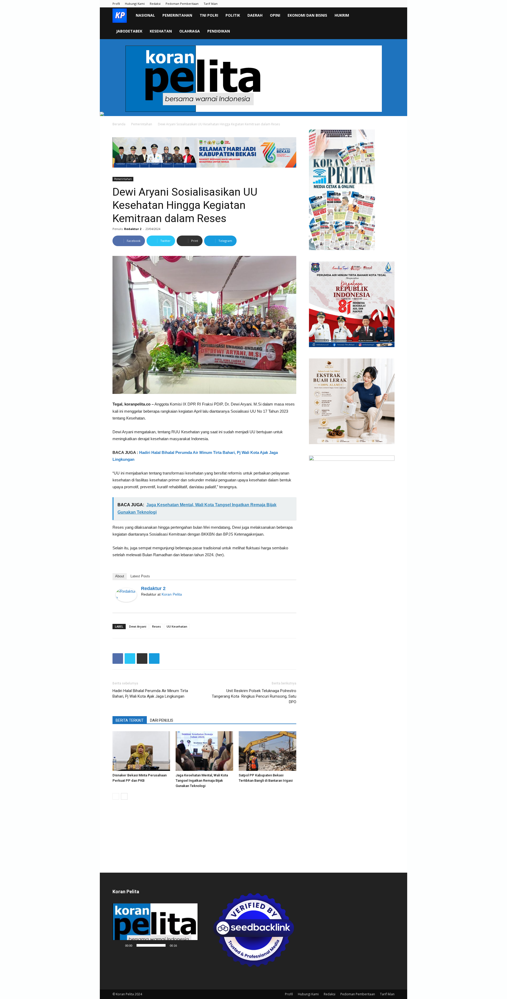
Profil (116, 4)
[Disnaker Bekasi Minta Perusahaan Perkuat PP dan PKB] (141, 751)
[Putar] (119, 945)
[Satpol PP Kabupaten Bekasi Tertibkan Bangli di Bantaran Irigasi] (267, 751)
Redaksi (155, 4)
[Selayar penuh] (191, 945)
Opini (275, 15)
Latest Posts (140, 576)
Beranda (118, 124)
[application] (155, 926)
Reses (156, 626)
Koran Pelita (172, 594)
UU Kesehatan (177, 626)
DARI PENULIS (161, 720)
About (119, 576)
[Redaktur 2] (126, 595)
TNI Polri (209, 15)
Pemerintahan (177, 15)
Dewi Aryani (137, 626)
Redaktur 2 (132, 229)
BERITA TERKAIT (130, 720)
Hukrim (342, 15)
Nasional (145, 15)
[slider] (151, 945)
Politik (233, 15)
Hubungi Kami (135, 4)
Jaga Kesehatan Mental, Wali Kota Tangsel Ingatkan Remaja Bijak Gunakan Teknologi (202, 780)
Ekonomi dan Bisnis (307, 15)
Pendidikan (218, 31)
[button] (388, 15)
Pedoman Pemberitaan (182, 4)
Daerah (254, 15)
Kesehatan (161, 31)
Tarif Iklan (211, 4)
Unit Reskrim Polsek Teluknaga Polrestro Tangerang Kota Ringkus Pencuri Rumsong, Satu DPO (254, 696)
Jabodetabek (129, 31)
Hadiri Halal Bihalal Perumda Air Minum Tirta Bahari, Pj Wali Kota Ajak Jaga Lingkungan (150, 693)
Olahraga (189, 31)
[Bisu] (182, 945)
